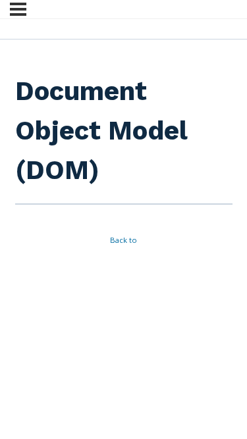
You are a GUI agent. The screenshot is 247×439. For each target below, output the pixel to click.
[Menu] (18, 9)
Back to (123, 240)
